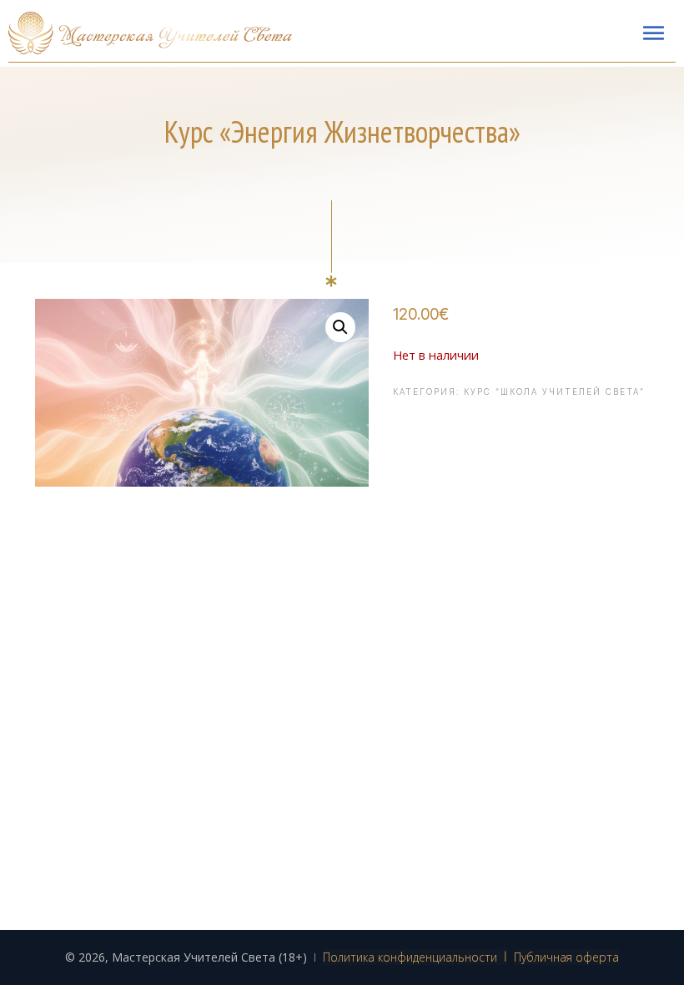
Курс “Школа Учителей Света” (554, 391)
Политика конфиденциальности (410, 957)
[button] (340, 327)
